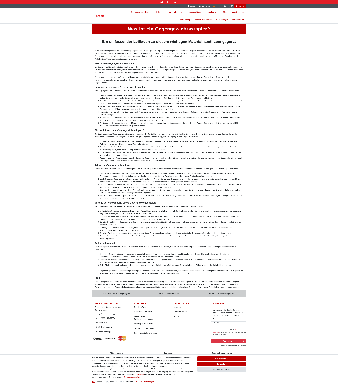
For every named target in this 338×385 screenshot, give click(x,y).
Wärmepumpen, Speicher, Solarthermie (196, 19)
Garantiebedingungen (143, 312)
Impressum (139, 374)
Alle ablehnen (221, 364)
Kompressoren (238, 19)
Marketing (114, 382)
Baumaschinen (194, 12)
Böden (225, 12)
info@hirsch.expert (103, 327)
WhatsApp (107, 332)
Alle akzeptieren (222, 358)
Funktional (129, 382)
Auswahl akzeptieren (222, 369)
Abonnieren (227, 341)
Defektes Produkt (141, 307)
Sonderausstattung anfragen (146, 333)
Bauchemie (212, 12)
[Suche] (225, 6)
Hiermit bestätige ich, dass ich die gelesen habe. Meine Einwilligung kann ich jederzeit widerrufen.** (229, 332)
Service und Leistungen (144, 328)
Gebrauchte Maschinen (140, 12)
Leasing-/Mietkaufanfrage (145, 324)
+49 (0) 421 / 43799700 (107, 314)
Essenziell (100, 382)
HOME (159, 12)
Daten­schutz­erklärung (133, 377)
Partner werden (180, 312)
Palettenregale (222, 19)
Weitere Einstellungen (145, 382)
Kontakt (177, 316)
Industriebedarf (238, 12)
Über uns (177, 307)
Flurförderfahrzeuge (174, 12)
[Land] (214, 6)
